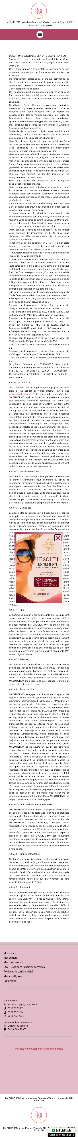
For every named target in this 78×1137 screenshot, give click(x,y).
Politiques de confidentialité (18, 971)
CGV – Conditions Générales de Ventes (24, 967)
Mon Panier (10, 953)
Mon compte (10, 957)
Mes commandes (13, 962)
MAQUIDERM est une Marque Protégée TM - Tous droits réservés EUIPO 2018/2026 (39, 1129)
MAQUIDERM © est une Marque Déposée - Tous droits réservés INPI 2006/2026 (39, 1099)
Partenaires (10, 980)
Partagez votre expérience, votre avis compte (39, 1048)
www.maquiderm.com (19, 394)
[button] (39, 34)
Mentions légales (13, 976)
